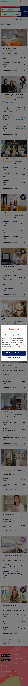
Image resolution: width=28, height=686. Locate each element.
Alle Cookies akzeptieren (14, 352)
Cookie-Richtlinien (17, 348)
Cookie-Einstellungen (14, 357)
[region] (14, 343)
